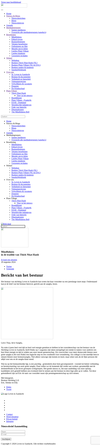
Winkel (9, 58)
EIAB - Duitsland (18, 102)
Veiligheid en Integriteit (21, 79)
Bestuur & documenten (20, 77)
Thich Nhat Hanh (18, 93)
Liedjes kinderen (18, 53)
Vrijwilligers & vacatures (21, 84)
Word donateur (12, 417)
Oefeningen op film (19, 46)
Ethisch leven (17, 39)
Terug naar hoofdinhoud (11, 2)
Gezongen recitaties (19, 56)
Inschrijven (6, 439)
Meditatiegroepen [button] (13, 135)
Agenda (9, 25)
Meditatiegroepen (13, 28)
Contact (9, 414)
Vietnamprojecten (18, 81)
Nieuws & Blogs (13, 16)
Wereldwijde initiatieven (21, 105)
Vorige (9, 266)
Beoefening (11, 35)
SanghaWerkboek (18, 70)
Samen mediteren (18, 30)
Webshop (15, 60)
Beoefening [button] (11, 142)
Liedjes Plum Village (20, 51)
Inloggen (10, 421)
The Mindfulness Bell (20, 112)
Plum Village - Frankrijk (21, 100)
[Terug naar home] (14, 7)
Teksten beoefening (19, 44)
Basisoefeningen (18, 42)
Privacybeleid (11, 419)
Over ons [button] (10, 180)
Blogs (13, 21)
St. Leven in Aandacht (20, 74)
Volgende (10, 269)
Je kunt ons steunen (9, 260)
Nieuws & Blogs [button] (13, 123)
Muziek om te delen (19, 49)
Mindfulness (16, 37)
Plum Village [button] (11, 198)
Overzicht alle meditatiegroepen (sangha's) (28, 32)
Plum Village (11, 91)
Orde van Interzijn (18, 107)
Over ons (10, 72)
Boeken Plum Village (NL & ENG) (26, 65)
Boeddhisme (16, 98)
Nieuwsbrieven (17, 23)
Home (8, 13)
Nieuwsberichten (18, 18)
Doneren (15, 86)
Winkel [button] (9, 165)
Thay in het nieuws (24, 95)
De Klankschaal (18, 88)
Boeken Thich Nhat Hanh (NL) (24, 63)
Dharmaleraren (17, 109)
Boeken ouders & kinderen (22, 67)
